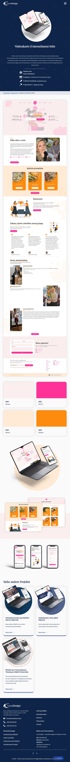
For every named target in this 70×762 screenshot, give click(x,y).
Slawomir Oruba (38, 84)
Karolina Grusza (41, 81)
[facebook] (33, 753)
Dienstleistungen (41, 714)
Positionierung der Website (11, 741)
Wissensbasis (40, 721)
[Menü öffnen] (65, 3)
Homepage (6, 93)
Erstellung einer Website (10, 734)
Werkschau (14, 93)
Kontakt (38, 724)
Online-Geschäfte (8, 737)
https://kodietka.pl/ (29, 73)
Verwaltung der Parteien (10, 744)
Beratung (39, 717)
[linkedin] (36, 753)
